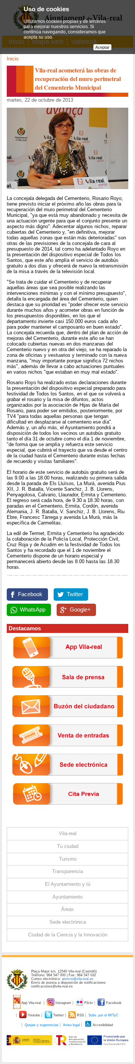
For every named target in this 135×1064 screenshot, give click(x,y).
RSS (80, 1015)
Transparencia (67, 871)
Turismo (67, 859)
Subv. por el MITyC (103, 1015)
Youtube (34, 1015)
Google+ (80, 610)
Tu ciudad (67, 846)
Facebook (30, 594)
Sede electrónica (68, 922)
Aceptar (102, 47)
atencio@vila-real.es (77, 979)
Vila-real (67, 833)
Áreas (67, 909)
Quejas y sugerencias (41, 1025)
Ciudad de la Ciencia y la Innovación (67, 935)
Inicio (12, 59)
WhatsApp (32, 610)
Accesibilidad (102, 1025)
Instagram (63, 1003)
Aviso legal (71, 1025)
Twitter (75, 594)
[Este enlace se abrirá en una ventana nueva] (67, 781)
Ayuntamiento (67, 897)
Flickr (88, 1003)
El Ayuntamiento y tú (67, 884)
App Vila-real (31, 1003)
